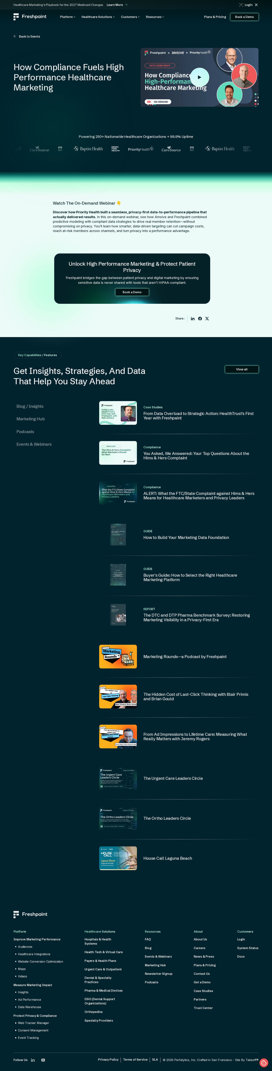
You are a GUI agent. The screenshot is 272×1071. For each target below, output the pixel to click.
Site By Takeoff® (246, 1060)
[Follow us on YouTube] (43, 1060)
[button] (67, 16)
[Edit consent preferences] (263, 1062)
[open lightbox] (199, 77)
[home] (30, 16)
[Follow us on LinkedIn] (33, 1060)
